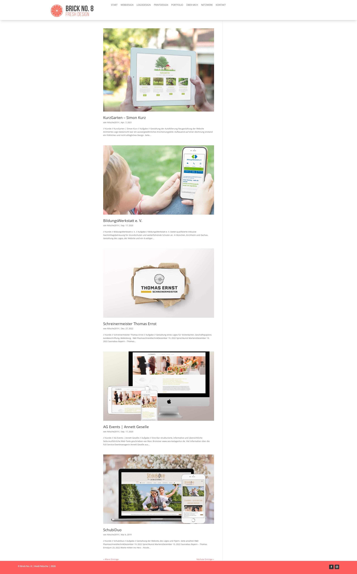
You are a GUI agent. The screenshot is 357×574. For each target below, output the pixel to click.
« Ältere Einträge (111, 559)
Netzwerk (207, 5)
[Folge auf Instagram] (337, 567)
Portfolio (177, 5)
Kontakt (221, 5)
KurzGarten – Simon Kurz (124, 117)
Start (114, 5)
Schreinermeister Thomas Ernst (129, 323)
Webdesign (127, 5)
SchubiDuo (112, 529)
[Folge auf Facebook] (331, 567)
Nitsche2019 (113, 122)
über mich (192, 5)
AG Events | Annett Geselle (126, 426)
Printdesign (161, 5)
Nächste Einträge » (205, 559)
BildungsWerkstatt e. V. (122, 220)
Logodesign (144, 5)
